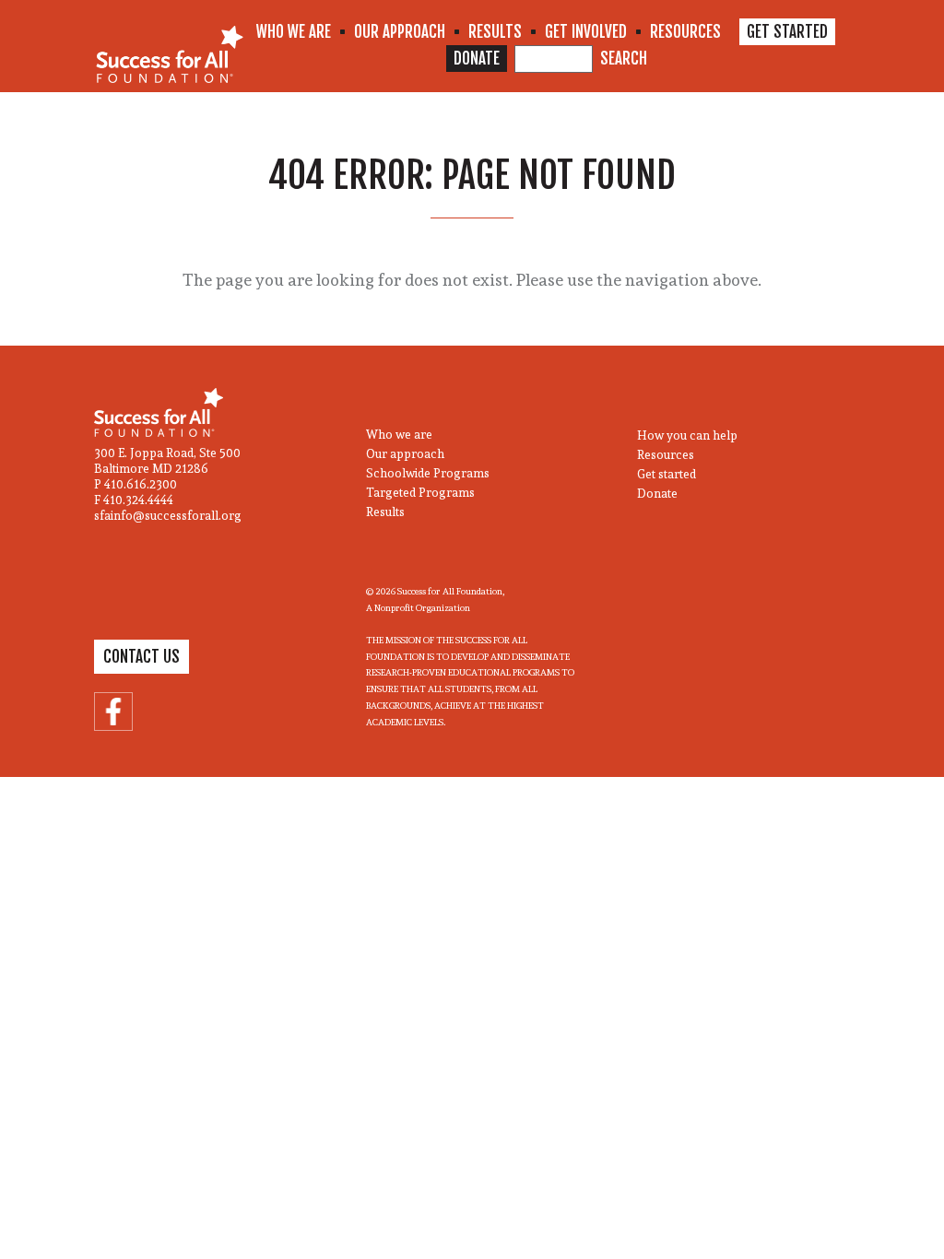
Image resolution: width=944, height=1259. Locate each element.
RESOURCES (685, 31)
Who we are (399, 434)
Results (385, 512)
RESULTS (495, 31)
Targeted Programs (420, 493)
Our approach (405, 454)
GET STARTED (787, 31)
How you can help (687, 435)
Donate (657, 493)
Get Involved (586, 31)
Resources (665, 455)
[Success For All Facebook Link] (113, 711)
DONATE (477, 58)
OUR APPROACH (399, 31)
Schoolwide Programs (428, 473)
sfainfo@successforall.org (168, 516)
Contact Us (141, 656)
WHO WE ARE (293, 31)
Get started (666, 474)
